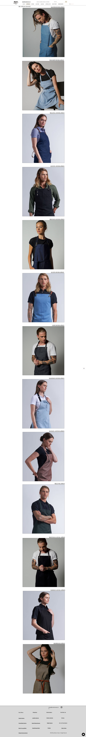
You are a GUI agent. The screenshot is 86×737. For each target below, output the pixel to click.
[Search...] (66, 2)
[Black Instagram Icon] (61, 707)
